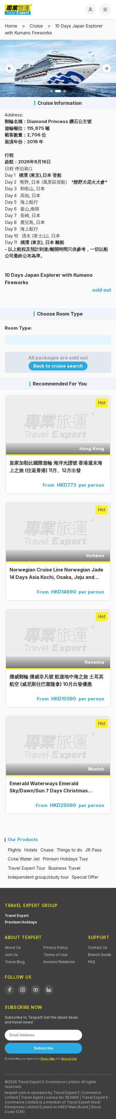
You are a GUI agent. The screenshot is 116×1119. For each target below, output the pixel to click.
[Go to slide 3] (64, 91)
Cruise (36, 26)
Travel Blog (15, 962)
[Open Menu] (105, 10)
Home (11, 26)
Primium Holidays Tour (65, 859)
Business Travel (64, 868)
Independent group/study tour (38, 877)
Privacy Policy (55, 947)
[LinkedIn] (49, 990)
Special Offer (85, 877)
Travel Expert (17, 915)
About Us (13, 947)
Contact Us (97, 947)
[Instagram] (22, 990)
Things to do (69, 850)
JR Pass (93, 850)
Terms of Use (55, 954)
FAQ (91, 962)
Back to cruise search (58, 366)
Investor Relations (59, 962)
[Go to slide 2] (58, 91)
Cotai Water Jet (24, 859)
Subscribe (43, 1048)
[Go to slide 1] (51, 91)
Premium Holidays (21, 922)
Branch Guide (99, 954)
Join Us (11, 954)
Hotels (30, 850)
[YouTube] (35, 990)
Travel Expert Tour (26, 868)
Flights (14, 850)
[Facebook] (9, 990)
